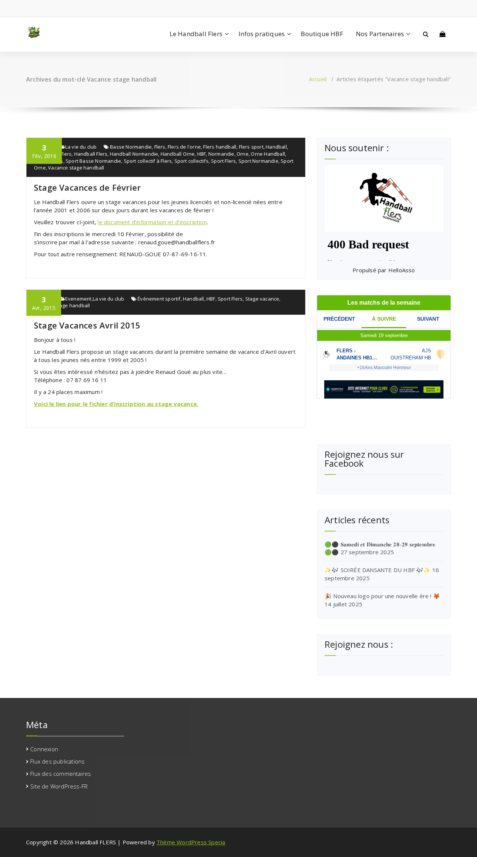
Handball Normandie (134, 153)
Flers (159, 146)
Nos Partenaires (380, 33)
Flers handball (219, 146)
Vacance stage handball (76, 167)
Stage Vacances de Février (87, 187)
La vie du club (81, 146)
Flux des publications (57, 761)
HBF (201, 153)
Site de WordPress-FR (59, 786)
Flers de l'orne (184, 146)
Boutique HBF (322, 33)
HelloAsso (401, 270)
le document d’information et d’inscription (152, 222)
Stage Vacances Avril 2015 (87, 325)
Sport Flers (223, 161)
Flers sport (251, 146)
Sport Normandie (258, 161)
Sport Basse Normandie (93, 161)
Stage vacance (262, 298)
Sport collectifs (191, 161)
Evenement (78, 298)
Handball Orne (178, 153)
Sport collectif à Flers (148, 161)
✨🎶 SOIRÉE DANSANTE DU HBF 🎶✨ (378, 570)
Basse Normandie (131, 146)
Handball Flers (91, 153)
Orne (243, 153)
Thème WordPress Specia (191, 842)
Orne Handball (268, 153)
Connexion (44, 749)
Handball (276, 146)
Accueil (317, 79)
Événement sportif (159, 298)
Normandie (221, 153)
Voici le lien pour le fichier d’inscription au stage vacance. (116, 403)
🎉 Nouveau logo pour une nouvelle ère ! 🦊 (382, 596)
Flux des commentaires (60, 773)
